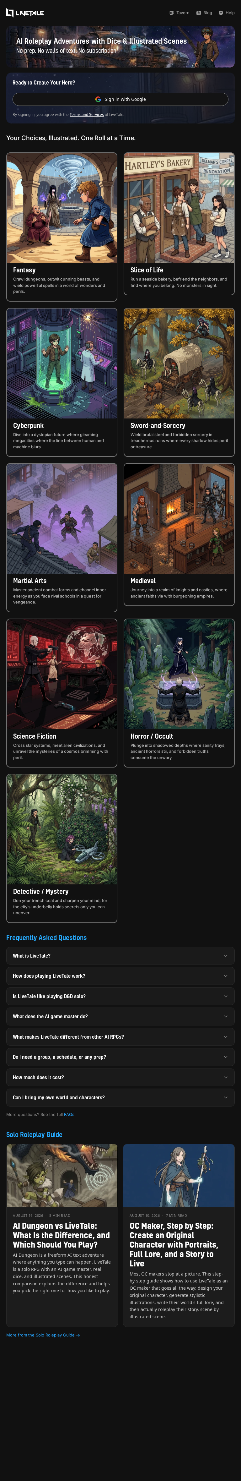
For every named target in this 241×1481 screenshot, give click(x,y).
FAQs (69, 1114)
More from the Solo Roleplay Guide (40, 1334)
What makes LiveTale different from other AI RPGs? (68, 1037)
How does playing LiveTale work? (49, 976)
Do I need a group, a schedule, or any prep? (59, 1057)
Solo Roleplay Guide (34, 1134)
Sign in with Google (125, 99)
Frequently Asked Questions (46, 937)
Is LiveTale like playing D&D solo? (49, 996)
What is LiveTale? (32, 956)
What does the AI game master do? (50, 1016)
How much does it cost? (38, 1077)
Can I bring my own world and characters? (59, 1097)
